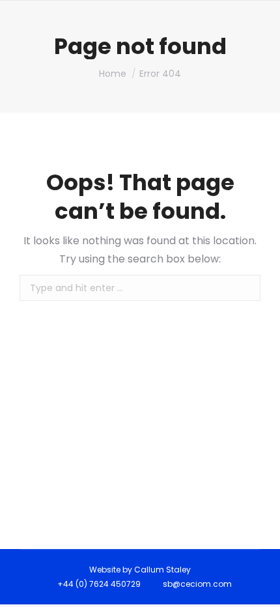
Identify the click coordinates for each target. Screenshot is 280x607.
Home (112, 73)
